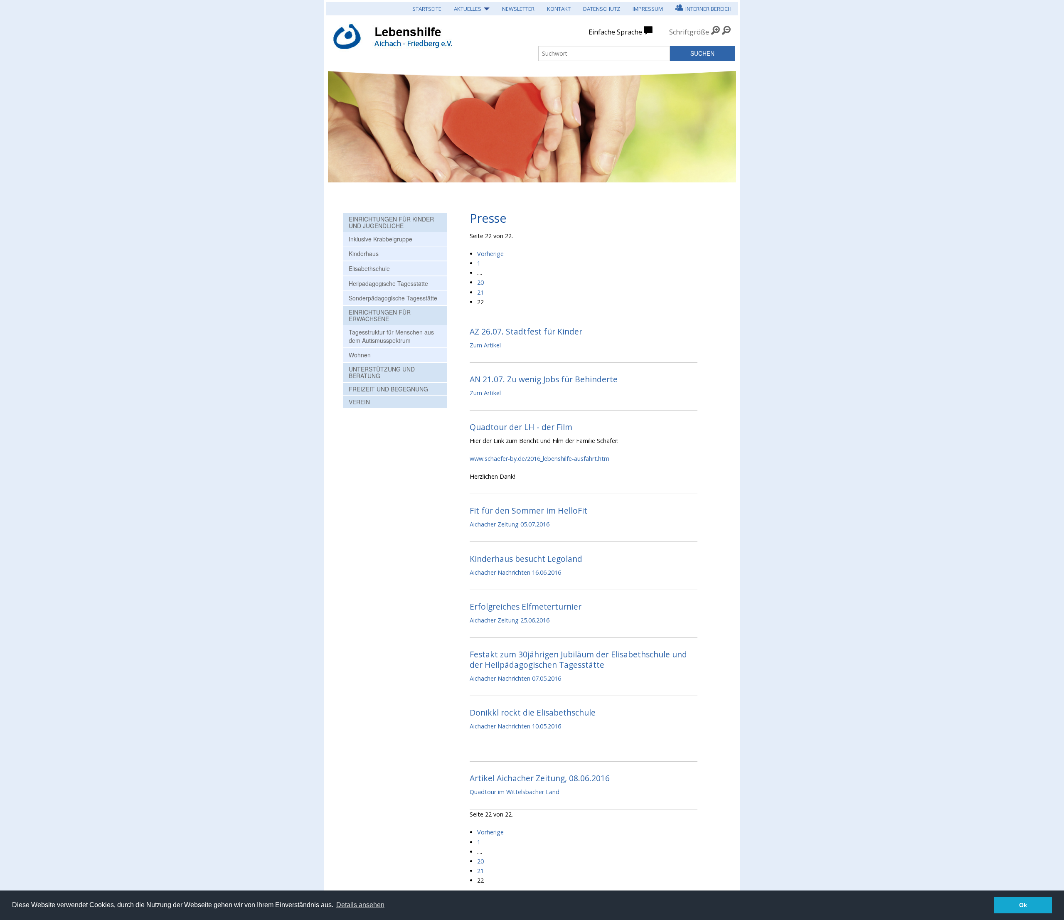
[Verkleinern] (726, 32)
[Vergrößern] (715, 32)
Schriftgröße (689, 32)
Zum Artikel (485, 345)
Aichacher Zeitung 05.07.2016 (509, 524)
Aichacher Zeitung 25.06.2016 (509, 620)
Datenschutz (601, 8)
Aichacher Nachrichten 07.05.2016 (515, 678)
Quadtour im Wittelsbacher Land (514, 792)
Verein (359, 402)
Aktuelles (467, 8)
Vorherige (490, 254)
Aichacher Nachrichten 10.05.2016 (515, 726)
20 (480, 282)
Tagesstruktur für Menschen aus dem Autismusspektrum (391, 336)
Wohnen (360, 355)
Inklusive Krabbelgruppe (380, 239)
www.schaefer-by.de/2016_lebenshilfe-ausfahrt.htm (539, 458)
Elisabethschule (369, 268)
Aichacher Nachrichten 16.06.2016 (515, 572)
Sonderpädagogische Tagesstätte (393, 298)
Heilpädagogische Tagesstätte (388, 283)
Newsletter (518, 8)
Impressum (648, 8)
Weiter (725, 129)
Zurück (339, 123)
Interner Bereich (707, 8)
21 (480, 292)
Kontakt (559, 8)
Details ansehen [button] (360, 904)
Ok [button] (1023, 905)
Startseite (426, 8)
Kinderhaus (364, 253)
